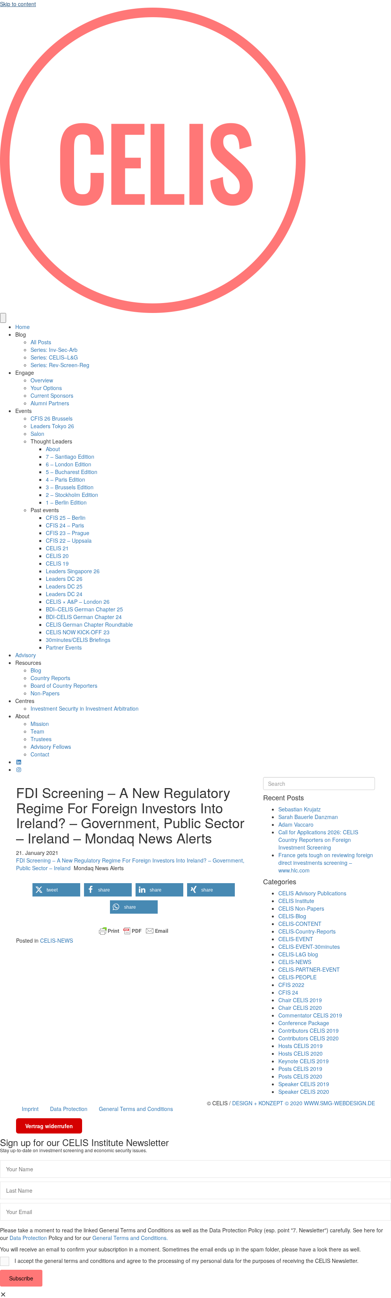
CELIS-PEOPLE (297, 977)
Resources (28, 662)
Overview (42, 380)
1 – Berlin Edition (66, 502)
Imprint (30, 1109)
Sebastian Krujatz (299, 809)
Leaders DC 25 (64, 586)
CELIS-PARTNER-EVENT (309, 969)
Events (23, 410)
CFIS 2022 (291, 984)
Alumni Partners (50, 403)
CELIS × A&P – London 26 (78, 601)
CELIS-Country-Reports (307, 931)
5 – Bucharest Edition (71, 472)
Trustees (41, 739)
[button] (56, 890)
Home (22, 327)
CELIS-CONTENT (300, 923)
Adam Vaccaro (295, 824)
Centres (24, 701)
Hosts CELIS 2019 (300, 1046)
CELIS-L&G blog (298, 954)
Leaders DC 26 (64, 578)
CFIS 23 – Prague (67, 533)
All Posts (41, 342)
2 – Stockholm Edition (72, 494)
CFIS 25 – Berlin (66, 517)
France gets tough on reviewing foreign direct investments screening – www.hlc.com (325, 862)
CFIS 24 (288, 992)
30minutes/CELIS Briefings (78, 639)
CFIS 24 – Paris (65, 525)
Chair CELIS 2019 (300, 1000)
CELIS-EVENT (295, 939)
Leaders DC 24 (64, 594)
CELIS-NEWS (56, 940)
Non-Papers (45, 693)
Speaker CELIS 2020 (303, 1091)
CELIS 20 (57, 556)
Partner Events (64, 647)
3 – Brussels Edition (70, 487)
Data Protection (68, 1109)
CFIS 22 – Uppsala (69, 540)
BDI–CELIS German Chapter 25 (84, 609)
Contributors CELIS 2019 (308, 1030)
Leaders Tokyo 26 (52, 426)
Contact (40, 754)
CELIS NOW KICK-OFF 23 (78, 632)
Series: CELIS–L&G (54, 357)
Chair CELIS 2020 (300, 1007)
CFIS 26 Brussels (52, 418)
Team (37, 731)
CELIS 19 (57, 563)
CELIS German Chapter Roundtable (89, 624)
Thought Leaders (51, 441)
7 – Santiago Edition (70, 456)
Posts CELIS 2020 (300, 1076)
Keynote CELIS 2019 (303, 1061)
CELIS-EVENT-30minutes (309, 946)
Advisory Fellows (51, 746)
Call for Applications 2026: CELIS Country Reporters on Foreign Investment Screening (318, 839)
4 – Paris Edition (65, 479)
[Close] (3, 1294)
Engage (24, 372)
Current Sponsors (52, 395)
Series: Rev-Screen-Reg (60, 365)
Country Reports (50, 678)
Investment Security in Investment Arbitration (85, 708)
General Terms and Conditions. (130, 1238)
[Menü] (3, 318)
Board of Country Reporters (64, 685)
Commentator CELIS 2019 (310, 1015)
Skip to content (18, 4)
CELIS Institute (296, 901)
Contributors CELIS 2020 (308, 1038)
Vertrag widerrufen (49, 1126)
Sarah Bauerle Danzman (308, 817)
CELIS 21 (57, 548)
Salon (37, 433)
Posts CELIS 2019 (300, 1068)
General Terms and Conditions (136, 1109)
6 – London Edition (68, 464)
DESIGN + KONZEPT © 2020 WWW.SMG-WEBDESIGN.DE (303, 1103)
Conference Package (303, 1023)
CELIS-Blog (292, 916)
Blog (20, 334)
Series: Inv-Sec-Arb (54, 349)
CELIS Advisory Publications (312, 893)
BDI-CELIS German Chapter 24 (84, 617)
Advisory (25, 655)
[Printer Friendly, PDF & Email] (134, 931)
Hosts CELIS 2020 (300, 1053)
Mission (40, 723)
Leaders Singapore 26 (73, 571)
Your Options (46, 388)
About (53, 449)
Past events (45, 510)
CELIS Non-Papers (301, 908)
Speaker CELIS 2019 (303, 1084)
